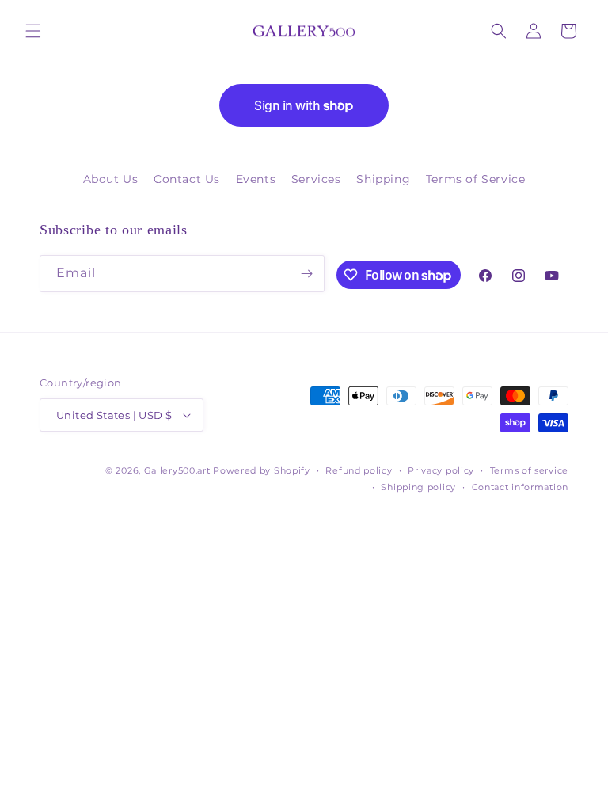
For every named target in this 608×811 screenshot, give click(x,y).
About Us (111, 179)
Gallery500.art (177, 470)
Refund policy (358, 470)
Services (316, 179)
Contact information (520, 487)
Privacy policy (441, 470)
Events (256, 179)
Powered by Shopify (261, 470)
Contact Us (187, 179)
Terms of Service (476, 179)
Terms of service (529, 470)
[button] (33, 30)
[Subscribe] (306, 273)
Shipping (383, 179)
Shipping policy (418, 487)
